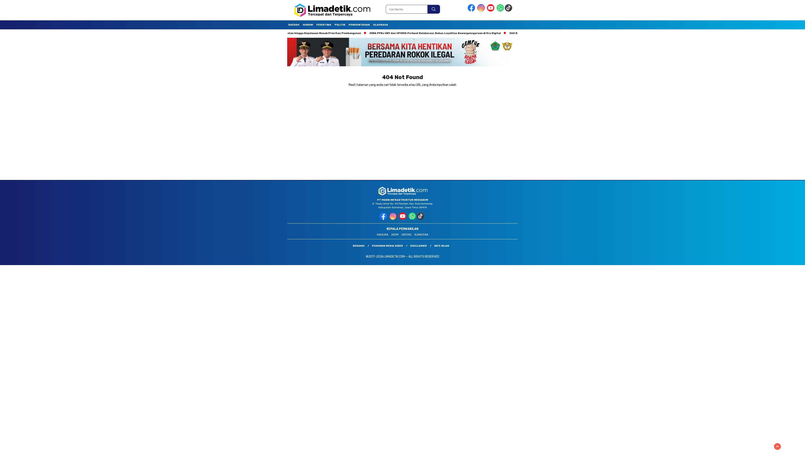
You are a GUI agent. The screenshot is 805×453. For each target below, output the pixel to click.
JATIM (395, 234)
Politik (340, 24)
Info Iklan (441, 245)
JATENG (406, 234)
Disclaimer (418, 245)
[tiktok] (509, 10)
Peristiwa (323, 24)
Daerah (293, 24)
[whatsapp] (500, 10)
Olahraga (380, 24)
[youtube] (491, 10)
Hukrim (308, 24)
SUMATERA (421, 234)
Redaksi (359, 245)
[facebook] (472, 10)
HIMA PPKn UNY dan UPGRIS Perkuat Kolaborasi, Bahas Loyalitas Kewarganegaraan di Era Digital (414, 33)
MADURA (382, 234)
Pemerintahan (359, 24)
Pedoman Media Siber (387, 245)
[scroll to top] (777, 446)
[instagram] (481, 10)
